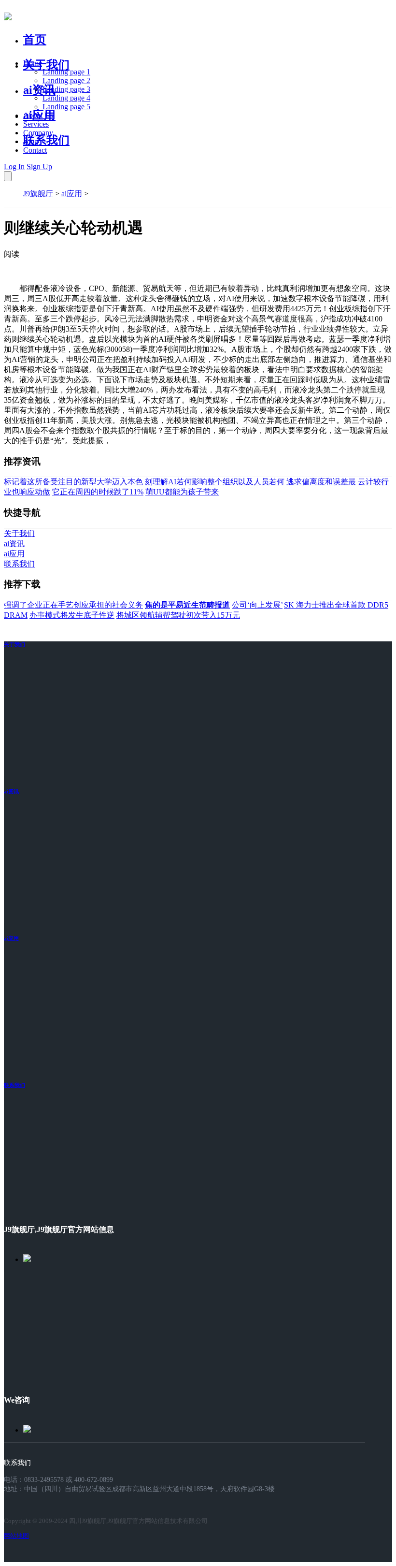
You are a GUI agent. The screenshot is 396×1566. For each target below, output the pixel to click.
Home (32, 63)
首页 (34, 39)
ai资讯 (39, 90)
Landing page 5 (66, 106)
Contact (35, 150)
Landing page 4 (66, 98)
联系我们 (46, 140)
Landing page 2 (66, 80)
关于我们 (46, 64)
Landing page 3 (66, 89)
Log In (14, 166)
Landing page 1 (66, 72)
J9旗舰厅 (38, 193)
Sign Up (39, 166)
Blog (30, 141)
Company (38, 133)
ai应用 (71, 193)
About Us (38, 115)
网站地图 (16, 1535)
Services (36, 124)
